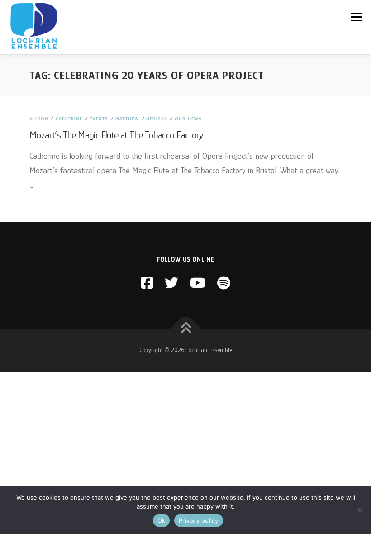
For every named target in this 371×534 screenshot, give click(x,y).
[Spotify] (223, 283)
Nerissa (156, 118)
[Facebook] (147, 283)
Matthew (127, 118)
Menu (356, 17)
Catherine (69, 118)
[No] (359, 510)
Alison (38, 118)
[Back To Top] (186, 329)
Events (99, 118)
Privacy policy (199, 520)
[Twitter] (171, 283)
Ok (161, 520)
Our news (188, 118)
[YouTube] (197, 283)
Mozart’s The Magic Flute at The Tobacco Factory (116, 135)
